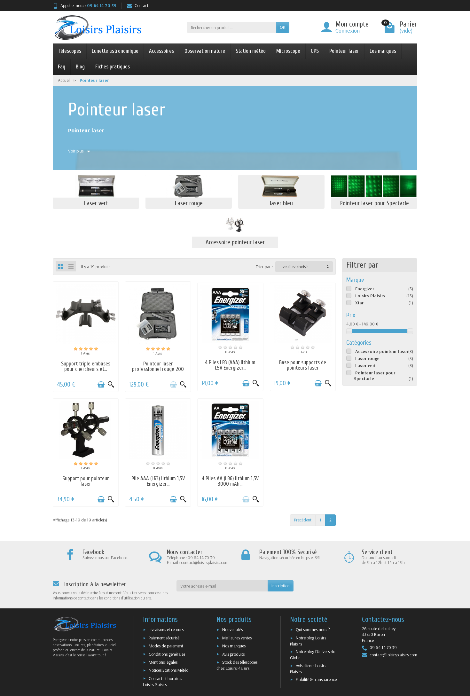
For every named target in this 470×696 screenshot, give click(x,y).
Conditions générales (167, 654)
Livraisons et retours (166, 629)
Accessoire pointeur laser (381, 351)
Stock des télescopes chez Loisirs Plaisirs (236, 665)
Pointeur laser (344, 51)
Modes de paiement (166, 646)
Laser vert (365, 365)
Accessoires (161, 51)
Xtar (359, 303)
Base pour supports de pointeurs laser (302, 365)
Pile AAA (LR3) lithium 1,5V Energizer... (158, 481)
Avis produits (233, 654)
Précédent (302, 520)
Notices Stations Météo (168, 670)
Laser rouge (367, 358)
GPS (315, 51)
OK (283, 27)
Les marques (383, 51)
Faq (61, 67)
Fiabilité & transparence (316, 679)
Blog (80, 67)
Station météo (251, 51)
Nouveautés (232, 629)
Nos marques (234, 646)
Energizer (364, 289)
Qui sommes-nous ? (313, 629)
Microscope (288, 51)
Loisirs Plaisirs (370, 296)
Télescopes (69, 51)
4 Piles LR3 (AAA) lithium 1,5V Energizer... (230, 365)
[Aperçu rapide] (110, 384)
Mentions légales (163, 662)
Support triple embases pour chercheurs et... (85, 366)
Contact (141, 5)
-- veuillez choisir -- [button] (295, 267)
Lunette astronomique (115, 51)
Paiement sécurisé (164, 638)
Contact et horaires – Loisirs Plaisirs (164, 681)
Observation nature (204, 51)
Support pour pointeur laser (85, 481)
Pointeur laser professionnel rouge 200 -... (158, 369)
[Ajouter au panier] (101, 384)
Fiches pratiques (112, 67)
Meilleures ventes (237, 638)
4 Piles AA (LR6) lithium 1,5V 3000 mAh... (230, 481)
